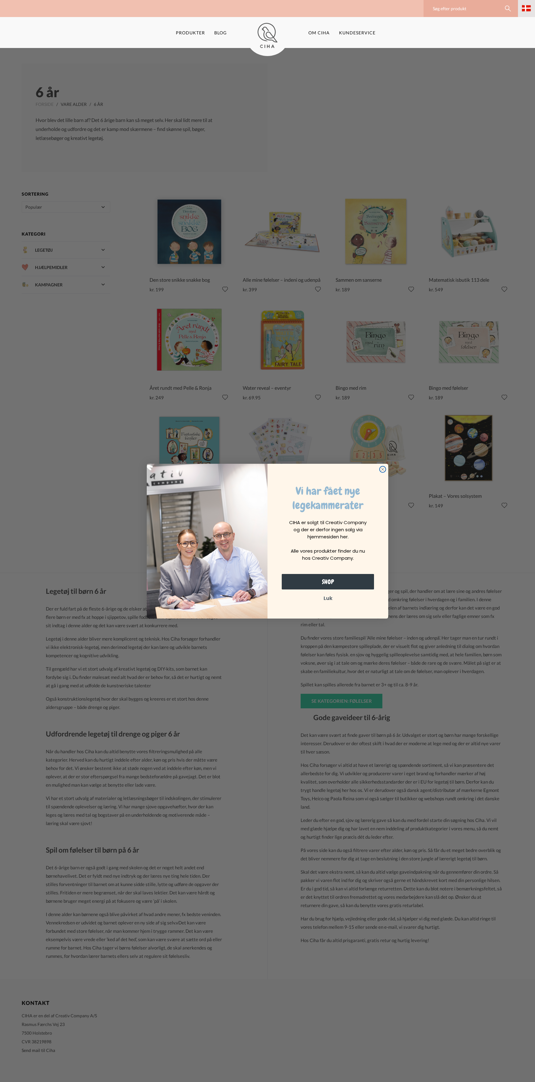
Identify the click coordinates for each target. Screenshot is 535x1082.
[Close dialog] (383, 469)
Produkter (190, 32)
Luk (328, 598)
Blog (220, 32)
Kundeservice (357, 32)
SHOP (328, 582)
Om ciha (319, 32)
